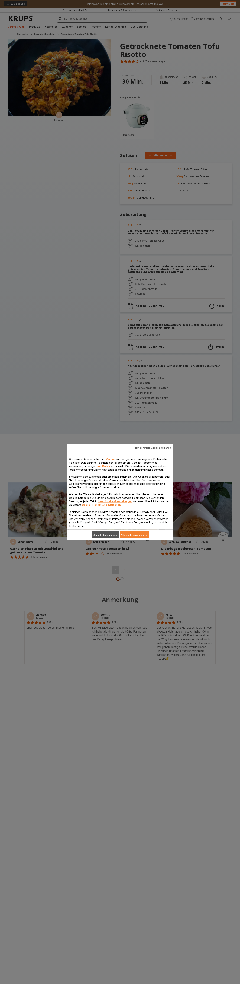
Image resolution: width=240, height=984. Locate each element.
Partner (111, 458)
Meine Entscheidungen (105, 534)
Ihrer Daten (103, 465)
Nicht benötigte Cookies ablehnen (152, 447)
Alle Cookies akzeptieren (134, 534)
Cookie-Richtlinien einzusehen (101, 504)
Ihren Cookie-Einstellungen (115, 501)
